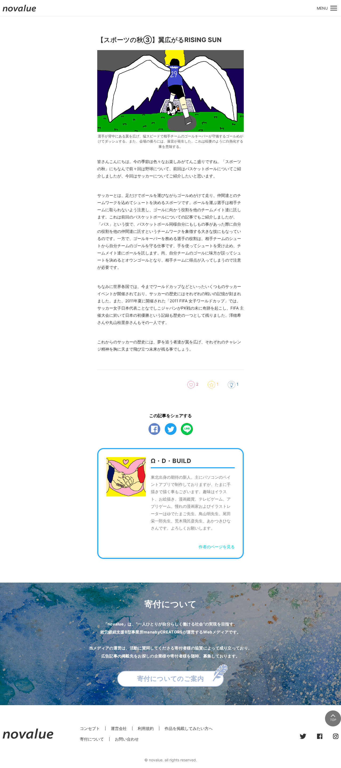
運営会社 (119, 728)
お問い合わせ (127, 739)
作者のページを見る (217, 546)
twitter (171, 429)
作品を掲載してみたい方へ (189, 728)
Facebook (154, 429)
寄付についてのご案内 (170, 678)
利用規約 (146, 728)
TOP (333, 720)
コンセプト (90, 728)
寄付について (92, 739)
